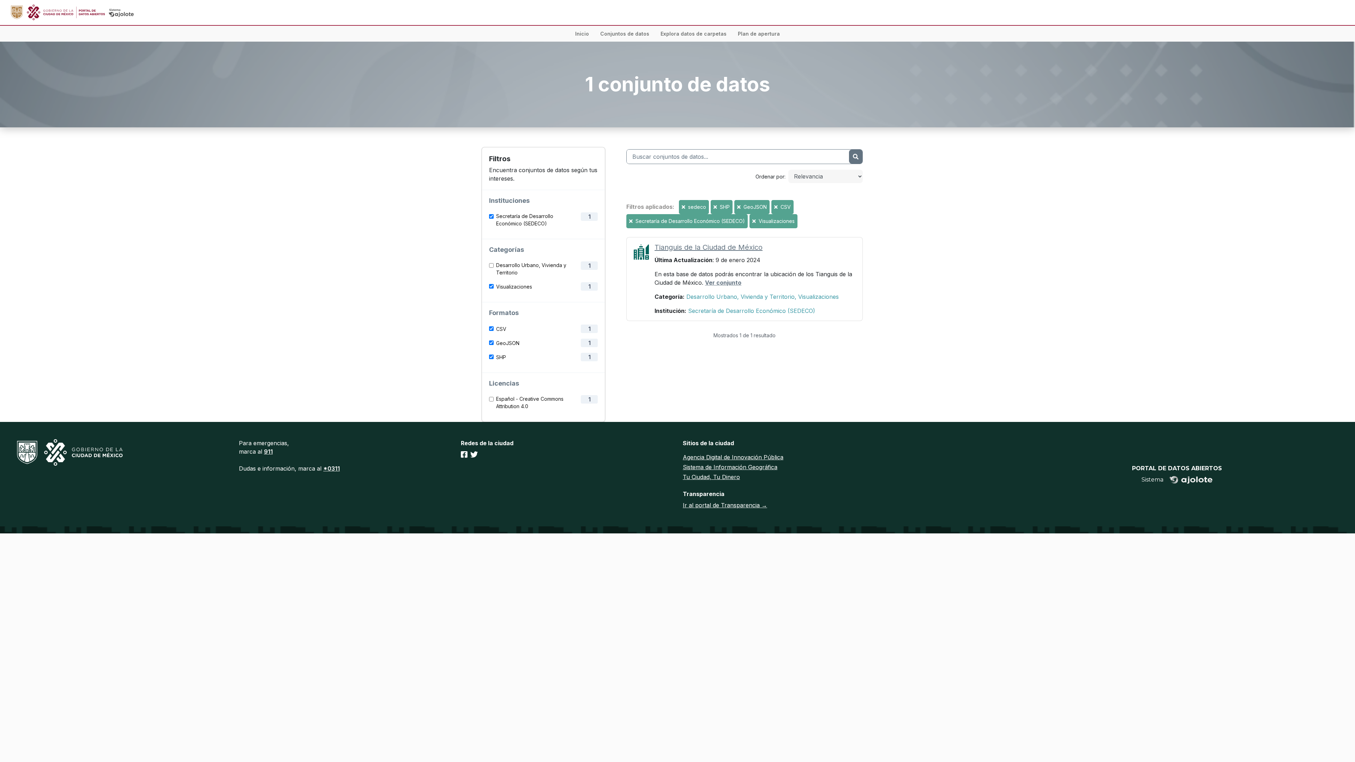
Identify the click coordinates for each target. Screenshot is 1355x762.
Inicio (582, 34)
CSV (501, 329)
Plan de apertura (759, 34)
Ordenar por (769, 177)
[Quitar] (684, 207)
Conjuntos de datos (624, 34)
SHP (501, 357)
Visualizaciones (514, 287)
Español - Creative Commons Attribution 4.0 (530, 402)
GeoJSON (507, 343)
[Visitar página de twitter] (474, 454)
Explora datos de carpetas (694, 34)
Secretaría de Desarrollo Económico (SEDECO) (524, 219)
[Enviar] (855, 157)
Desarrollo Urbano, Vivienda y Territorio (531, 269)
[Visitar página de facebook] (464, 454)
